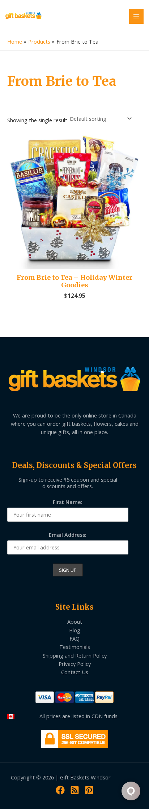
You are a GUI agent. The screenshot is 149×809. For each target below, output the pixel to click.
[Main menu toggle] (136, 16)
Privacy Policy (75, 663)
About (74, 621)
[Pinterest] (89, 790)
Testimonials (74, 646)
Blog (74, 630)
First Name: (67, 501)
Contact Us (74, 672)
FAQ (74, 638)
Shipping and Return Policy (75, 655)
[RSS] (74, 790)
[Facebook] (60, 790)
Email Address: (67, 534)
